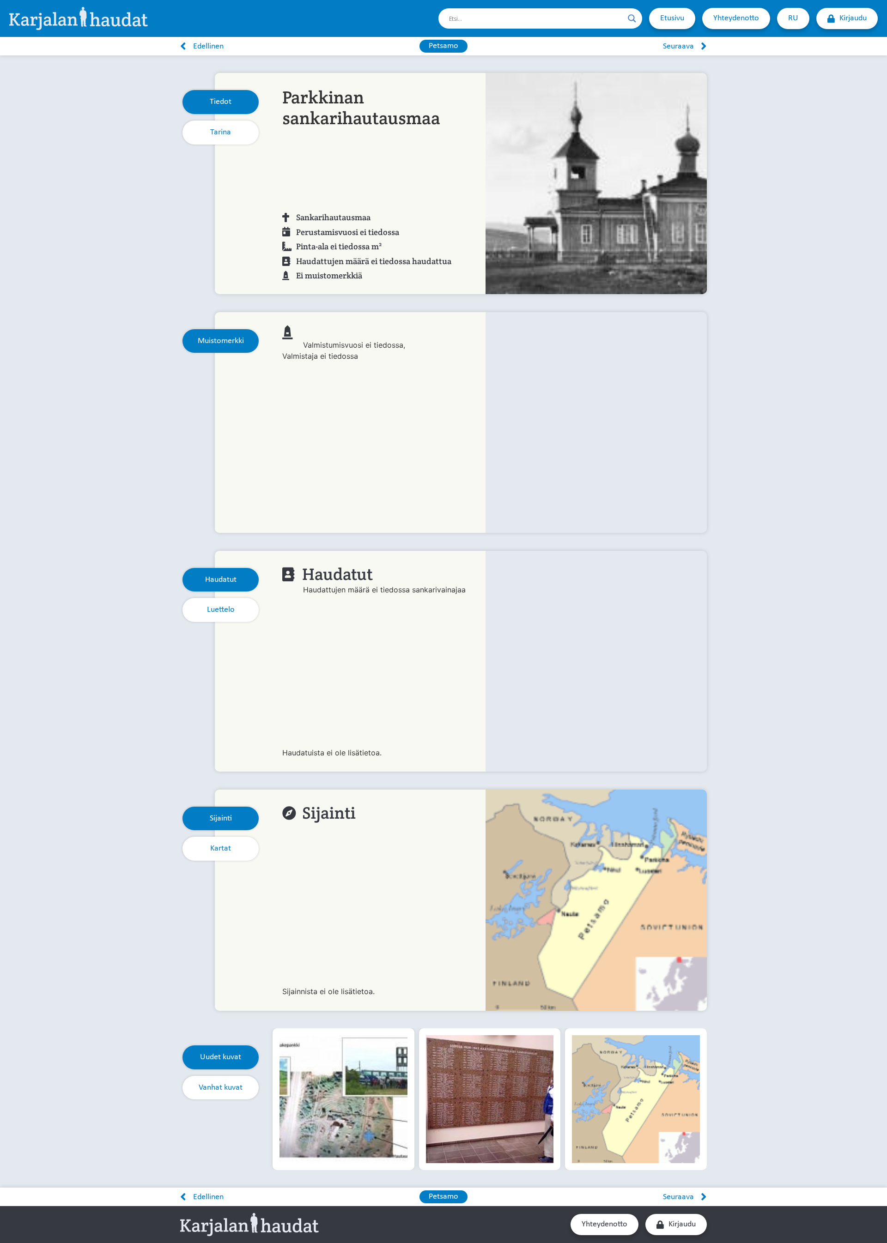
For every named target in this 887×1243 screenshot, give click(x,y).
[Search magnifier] (632, 18)
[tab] (220, 102)
